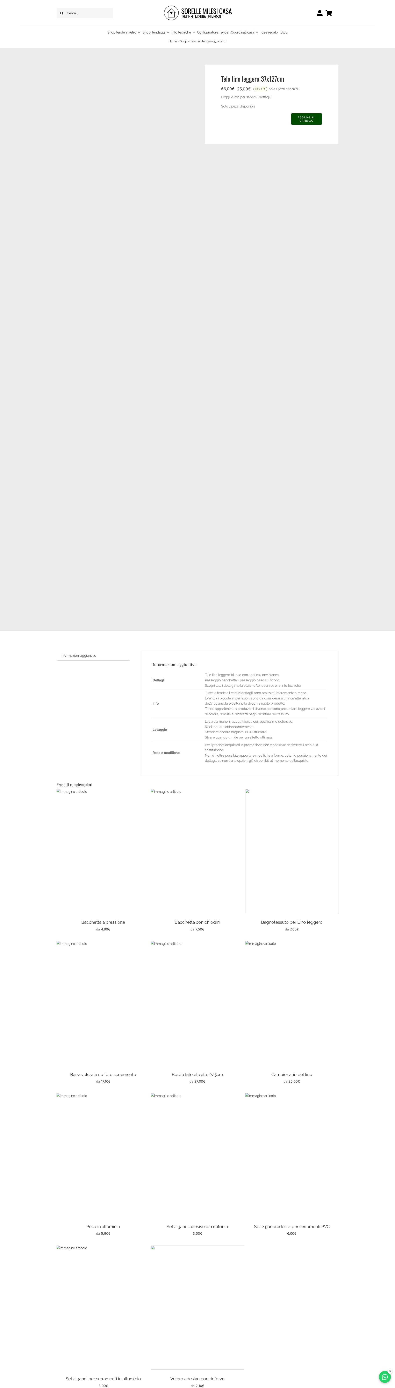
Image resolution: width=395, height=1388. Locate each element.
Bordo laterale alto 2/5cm (197, 1074)
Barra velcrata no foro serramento (103, 1074)
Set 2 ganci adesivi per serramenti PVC (292, 1226)
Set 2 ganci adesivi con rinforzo (197, 1226)
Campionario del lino (291, 1074)
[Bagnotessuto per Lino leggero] (291, 792)
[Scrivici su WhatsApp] (385, 1377)
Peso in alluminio (103, 1226)
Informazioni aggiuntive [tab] (78, 656)
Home (173, 41)
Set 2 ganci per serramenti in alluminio (103, 1378)
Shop (183, 41)
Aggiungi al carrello (306, 119)
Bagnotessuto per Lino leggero (292, 922)
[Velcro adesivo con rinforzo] (197, 1248)
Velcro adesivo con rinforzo (197, 1378)
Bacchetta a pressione (103, 922)
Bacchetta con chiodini (197, 922)
